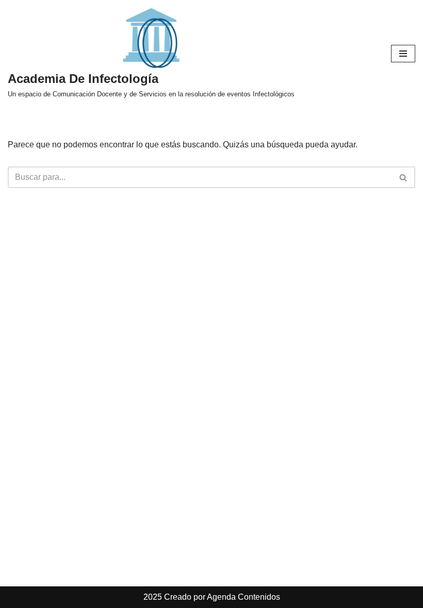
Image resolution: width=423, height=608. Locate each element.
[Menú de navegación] (403, 53)
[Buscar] (403, 177)
